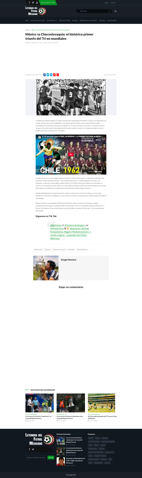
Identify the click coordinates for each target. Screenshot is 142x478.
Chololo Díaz (71, 249)
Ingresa (106, 2)
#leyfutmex (75, 228)
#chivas (85, 228)
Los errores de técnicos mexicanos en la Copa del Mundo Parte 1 (74, 450)
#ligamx (68, 232)
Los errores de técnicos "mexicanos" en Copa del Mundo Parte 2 (74, 440)
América (103, 445)
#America (69, 225)
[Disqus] (71, 314)
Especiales (102, 20)
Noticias (75, 20)
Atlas (110, 459)
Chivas (90, 445)
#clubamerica (57, 232)
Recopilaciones (112, 20)
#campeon (80, 225)
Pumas (90, 455)
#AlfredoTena (56, 228)
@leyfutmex (56, 225)
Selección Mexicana (82, 249)
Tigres (90, 463)
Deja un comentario (53, 42)
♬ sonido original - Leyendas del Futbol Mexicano (70, 235)
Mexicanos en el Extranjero (88, 20)
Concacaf (107, 463)
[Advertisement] (71, 58)
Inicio (26, 20)
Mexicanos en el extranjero (96, 452)
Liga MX (97, 438)
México (96, 445)
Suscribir (113, 2)
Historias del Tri (52, 20)
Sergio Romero (35, 42)
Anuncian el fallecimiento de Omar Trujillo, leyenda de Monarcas (75, 461)
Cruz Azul (101, 448)
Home (28, 30)
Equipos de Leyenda (64, 20)
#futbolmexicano (80, 232)
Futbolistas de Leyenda (37, 20)
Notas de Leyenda (94, 459)
